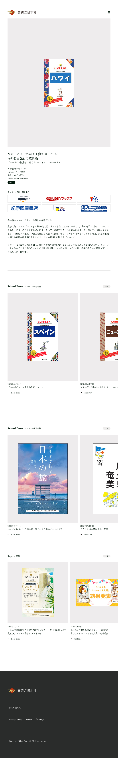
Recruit (29, 719)
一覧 (106, 286)
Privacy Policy (15, 719)
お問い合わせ (15, 707)
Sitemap (39, 719)
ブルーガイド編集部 (17, 162)
